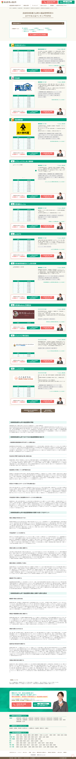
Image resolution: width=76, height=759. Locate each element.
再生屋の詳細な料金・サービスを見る (58, 99)
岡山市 (28, 744)
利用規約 (15, 757)
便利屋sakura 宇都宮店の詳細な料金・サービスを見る (55, 321)
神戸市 (43, 742)
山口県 (40, 744)
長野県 (39, 738)
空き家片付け (25, 728)
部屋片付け (26, 31)
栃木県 (62, 734)
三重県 (41, 740)
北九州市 (21, 746)
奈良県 (47, 742)
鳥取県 (17, 744)
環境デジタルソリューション (41, 754)
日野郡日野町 (18, 718)
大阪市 (32, 742)
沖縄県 (56, 746)
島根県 (21, 744)
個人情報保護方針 (32, 757)
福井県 (32, 738)
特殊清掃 (47, 28)
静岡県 (21, 740)
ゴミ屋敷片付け (40, 29)
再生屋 (17, 78)
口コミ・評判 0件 (62, 82)
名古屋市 (36, 740)
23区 (21, 734)
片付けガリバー (20, 45)
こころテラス (19, 369)
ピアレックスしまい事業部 (24, 161)
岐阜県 (17, 740)
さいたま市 (45, 734)
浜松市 (28, 740)
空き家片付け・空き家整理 (29, 29)
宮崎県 (48, 746)
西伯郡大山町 (43, 718)
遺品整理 (25, 28)
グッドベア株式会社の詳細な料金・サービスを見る (55, 350)
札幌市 (21, 736)
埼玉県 (41, 734)
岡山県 (24, 744)
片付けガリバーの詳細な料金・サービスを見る (56, 65)
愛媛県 (51, 744)
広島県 (32, 744)
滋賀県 (17, 742)
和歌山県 (51, 742)
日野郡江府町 (24, 718)
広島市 (36, 744)
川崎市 (32, 734)
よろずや (18, 234)
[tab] (22, 177)
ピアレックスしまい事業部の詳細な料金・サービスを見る (54, 181)
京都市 (24, 742)
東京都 (17, 734)
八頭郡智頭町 (24, 719)
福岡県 (17, 746)
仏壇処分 (33, 31)
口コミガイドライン (26, 757)
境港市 (64, 719)
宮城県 (32, 736)
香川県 (47, 744)
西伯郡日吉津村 (49, 718)
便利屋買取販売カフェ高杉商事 (25, 263)
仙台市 (36, 736)
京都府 (21, 742)
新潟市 (21, 738)
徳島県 (44, 744)
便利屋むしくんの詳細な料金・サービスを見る (56, 221)
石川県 (29, 738)
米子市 (23, 721)
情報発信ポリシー (20, 757)
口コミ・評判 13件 (61, 49)
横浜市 (29, 734)
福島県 (47, 736)
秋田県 (40, 736)
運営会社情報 (11, 757)
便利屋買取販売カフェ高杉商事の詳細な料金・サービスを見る (54, 282)
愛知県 (32, 740)
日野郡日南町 (30, 718)
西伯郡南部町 (36, 718)
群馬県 (65, 734)
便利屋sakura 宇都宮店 (23, 305)
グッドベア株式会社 (22, 335)
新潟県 (17, 738)
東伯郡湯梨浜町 (49, 719)
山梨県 (36, 738)
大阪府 (29, 742)
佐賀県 (29, 746)
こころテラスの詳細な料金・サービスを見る (56, 391)
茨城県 (58, 734)
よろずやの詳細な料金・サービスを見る (57, 249)
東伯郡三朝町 (36, 719)
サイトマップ (38, 757)
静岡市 (24, 740)
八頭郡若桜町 (30, 719)
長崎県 (33, 746)
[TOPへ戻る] (72, 755)
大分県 (44, 746)
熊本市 (40, 746)
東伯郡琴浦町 (55, 719)
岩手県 (29, 736)
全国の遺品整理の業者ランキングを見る (48, 411)
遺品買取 (49, 29)
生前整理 (36, 28)
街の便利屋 (19, 120)
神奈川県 (25, 734)
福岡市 (25, 746)
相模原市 (36, 734)
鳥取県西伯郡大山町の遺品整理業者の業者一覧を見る (31, 411)
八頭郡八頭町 (18, 719)
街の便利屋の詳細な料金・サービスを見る (57, 141)
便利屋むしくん (20, 204)
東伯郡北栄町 (43, 719)
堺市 (35, 742)
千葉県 (50, 734)
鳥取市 (60, 719)
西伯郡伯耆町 (55, 718)
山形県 (44, 736)
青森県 (25, 736)
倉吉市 (60, 718)
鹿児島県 (52, 746)
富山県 (25, 738)
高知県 (54, 744)
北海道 (17, 736)
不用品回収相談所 (33, 754)
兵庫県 (39, 742)
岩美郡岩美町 (18, 721)
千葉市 (54, 734)
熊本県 (36, 746)
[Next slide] (36, 170)
